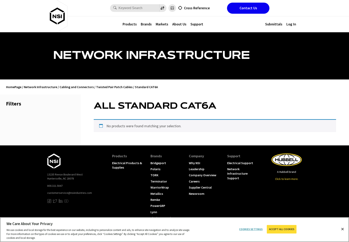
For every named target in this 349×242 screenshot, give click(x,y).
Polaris (155, 169)
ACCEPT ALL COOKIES (281, 229)
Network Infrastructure (40, 87)
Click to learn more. (286, 179)
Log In (291, 24)
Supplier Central (200, 187)
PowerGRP (157, 206)
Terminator (158, 181)
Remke (155, 200)
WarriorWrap (159, 187)
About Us (179, 24)
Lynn (153, 212)
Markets (162, 24)
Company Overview (202, 175)
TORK (154, 175)
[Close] (342, 229)
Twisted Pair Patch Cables (114, 87)
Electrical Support (240, 163)
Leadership (196, 169)
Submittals (273, 24)
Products (130, 24)
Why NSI (194, 163)
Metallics (156, 194)
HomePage (13, 87)
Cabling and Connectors (77, 87)
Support (196, 24)
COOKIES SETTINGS (251, 229)
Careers (194, 181)
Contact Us (248, 8)
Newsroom (196, 194)
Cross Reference (197, 8)
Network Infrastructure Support (237, 173)
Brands (146, 24)
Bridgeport (158, 163)
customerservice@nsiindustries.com (69, 193)
